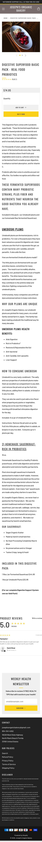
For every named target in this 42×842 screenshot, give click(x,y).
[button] (19, 55)
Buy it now (21, 114)
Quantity (6, 98)
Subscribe (20, 708)
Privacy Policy (7, 760)
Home (6, 18)
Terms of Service (9, 764)
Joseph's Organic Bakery (21, 8)
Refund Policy (7, 757)
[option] (21, 37)
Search (5, 753)
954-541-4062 (8, 731)
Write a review (37, 618)
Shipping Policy (8, 768)
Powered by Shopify (21, 835)
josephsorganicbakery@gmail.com (16, 727)
